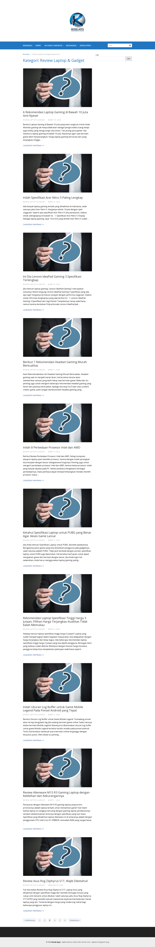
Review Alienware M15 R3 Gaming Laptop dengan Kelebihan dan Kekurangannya (56, 794)
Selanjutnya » (75, 920)
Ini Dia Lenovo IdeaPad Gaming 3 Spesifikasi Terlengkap (52, 278)
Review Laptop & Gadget (34, 120)
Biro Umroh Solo (84, 942)
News (38, 45)
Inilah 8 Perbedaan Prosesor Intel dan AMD (51, 447)
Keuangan (71, 45)
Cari (97, 55)
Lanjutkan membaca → (33, 145)
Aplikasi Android (53, 45)
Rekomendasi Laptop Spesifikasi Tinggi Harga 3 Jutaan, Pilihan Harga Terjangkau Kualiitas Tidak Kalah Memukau (55, 621)
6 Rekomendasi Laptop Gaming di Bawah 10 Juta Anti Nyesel (55, 114)
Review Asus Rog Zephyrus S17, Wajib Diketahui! (55, 881)
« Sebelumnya (29, 920)
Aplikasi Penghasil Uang (100, 942)
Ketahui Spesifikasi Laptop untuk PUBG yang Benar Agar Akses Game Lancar (57, 534)
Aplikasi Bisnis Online (70, 942)
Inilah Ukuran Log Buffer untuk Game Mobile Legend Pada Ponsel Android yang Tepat (53, 708)
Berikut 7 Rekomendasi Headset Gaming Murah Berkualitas (55, 363)
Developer (85, 45)
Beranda (27, 45)
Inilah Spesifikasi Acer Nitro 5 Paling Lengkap (53, 197)
